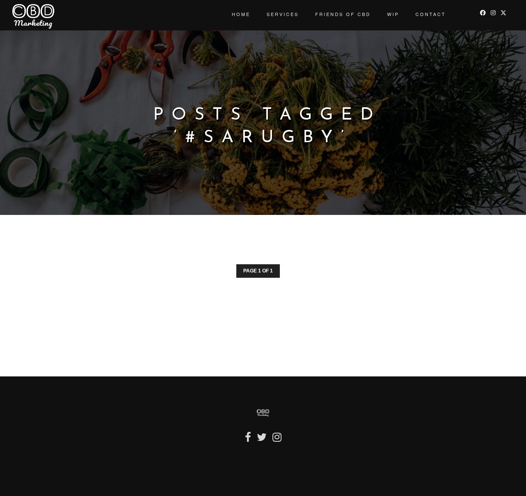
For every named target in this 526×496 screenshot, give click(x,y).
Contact (430, 14)
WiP (393, 14)
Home (241, 14)
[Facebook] (248, 440)
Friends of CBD (343, 14)
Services (283, 14)
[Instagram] (277, 440)
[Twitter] (262, 440)
